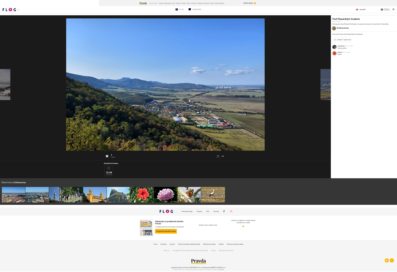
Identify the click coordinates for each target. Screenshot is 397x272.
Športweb (167, 3)
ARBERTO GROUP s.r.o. (218, 267)
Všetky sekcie (248, 3)
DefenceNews (219, 3)
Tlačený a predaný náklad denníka (189, 244)
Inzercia (172, 244)
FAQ (207, 211)
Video (212, 3)
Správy (161, 3)
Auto (173, 3)
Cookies (213, 250)
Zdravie (183, 3)
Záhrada (200, 3)
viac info (221, 269)
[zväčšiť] (218, 156)
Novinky (199, 211)
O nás (155, 244)
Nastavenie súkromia (226, 250)
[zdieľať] (223, 156)
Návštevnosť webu (209, 244)
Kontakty (163, 244)
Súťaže (221, 244)
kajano (340, 52)
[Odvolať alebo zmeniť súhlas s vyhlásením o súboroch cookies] (387, 260)
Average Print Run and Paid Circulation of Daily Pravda (190, 250)
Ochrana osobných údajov (235, 244)
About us (167, 250)
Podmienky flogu (187, 211)
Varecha (194, 3)
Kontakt (216, 211)
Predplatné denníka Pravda (166, 231)
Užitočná (207, 3)
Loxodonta (341, 46)
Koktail (178, 3)
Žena (188, 3)
